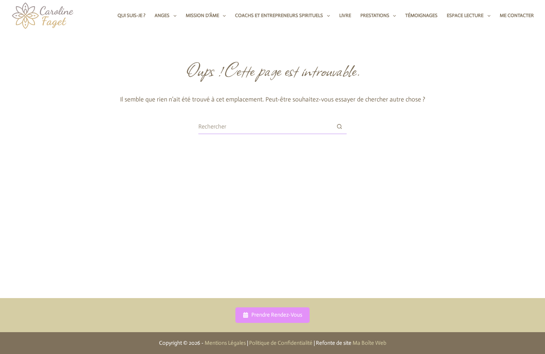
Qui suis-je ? (131, 15)
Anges (162, 15)
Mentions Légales (225, 343)
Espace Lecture (465, 15)
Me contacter (517, 15)
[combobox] (265, 126)
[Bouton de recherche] (339, 126)
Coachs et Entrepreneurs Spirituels (279, 15)
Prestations (374, 15)
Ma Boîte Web (369, 343)
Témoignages (421, 15)
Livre (345, 15)
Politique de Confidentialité (281, 343)
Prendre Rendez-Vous (276, 314)
